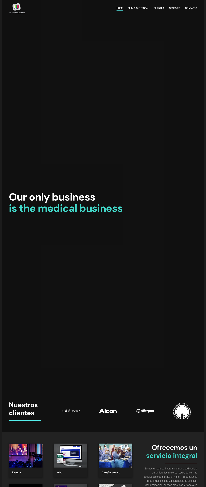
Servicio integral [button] (138, 8)
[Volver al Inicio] (17, 8)
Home (120, 8)
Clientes (159, 8)
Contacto (191, 8)
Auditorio (174, 8)
